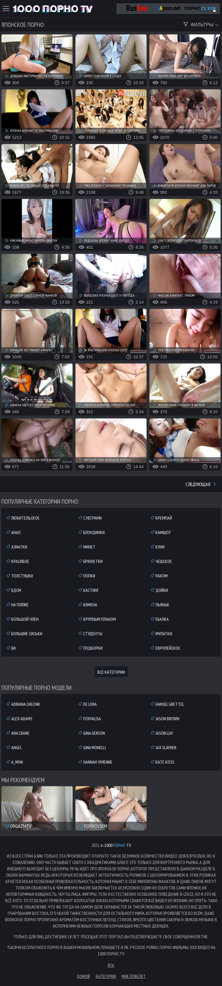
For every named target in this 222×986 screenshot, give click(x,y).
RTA (111, 965)
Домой (83, 976)
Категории (106, 976)
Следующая (199, 484)
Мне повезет (134, 976)
